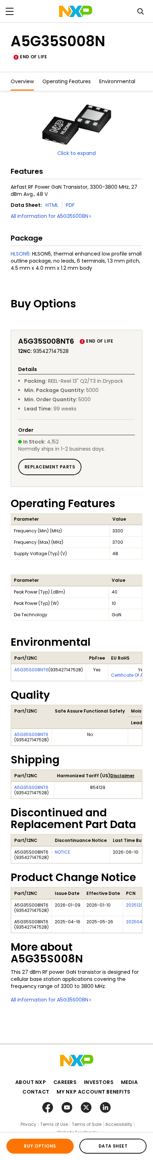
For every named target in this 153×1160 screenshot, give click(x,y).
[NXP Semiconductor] (75, 11)
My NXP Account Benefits (94, 1091)
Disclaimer (122, 776)
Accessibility (118, 1124)
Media (129, 1082)
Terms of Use (54, 1124)
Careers (65, 1082)
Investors (99, 1082)
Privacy (28, 1124)
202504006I (139, 922)
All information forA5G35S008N (49, 216)
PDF (70, 205)
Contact (35, 1091)
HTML (52, 205)
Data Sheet (113, 1146)
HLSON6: (21, 253)
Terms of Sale (86, 1124)
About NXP (30, 1082)
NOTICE (62, 852)
